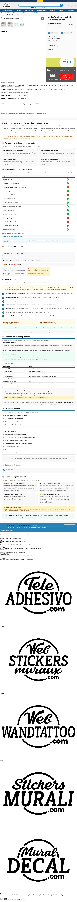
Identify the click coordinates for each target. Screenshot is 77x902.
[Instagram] (1, 898)
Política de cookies (32, 555)
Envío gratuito (54, 70)
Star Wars (44, 7)
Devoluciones (20, 548)
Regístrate (70, 526)
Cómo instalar (37, 548)
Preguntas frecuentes (28, 548)
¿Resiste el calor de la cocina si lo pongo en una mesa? (18, 443)
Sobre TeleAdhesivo (5, 552)
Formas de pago (12, 548)
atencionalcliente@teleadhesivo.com (9, 559)
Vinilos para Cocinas (14, 12)
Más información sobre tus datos (7, 530)
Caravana (49, 7)
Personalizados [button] (70, 10)
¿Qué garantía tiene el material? (13, 424)
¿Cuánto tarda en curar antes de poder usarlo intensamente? (20, 437)
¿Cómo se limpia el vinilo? (11, 421)
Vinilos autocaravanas (41, 10)
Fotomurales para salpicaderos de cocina (29, 12)
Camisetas (61, 10)
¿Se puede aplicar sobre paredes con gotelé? (16, 415)
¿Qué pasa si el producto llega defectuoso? (16, 434)
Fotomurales (18, 10)
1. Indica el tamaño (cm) (54, 23)
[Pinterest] (4, 898)
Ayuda (24, 559)
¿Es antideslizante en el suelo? (12, 446)
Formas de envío (4, 548)
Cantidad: (52, 74)
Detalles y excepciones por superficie (13, 236)
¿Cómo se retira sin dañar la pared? (14, 418)
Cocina (39, 7)
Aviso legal (25, 555)
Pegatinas (52, 10)
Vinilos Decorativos (7, 10)
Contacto (2, 558)
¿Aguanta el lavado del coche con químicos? (16, 440)
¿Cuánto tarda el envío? (11, 431)
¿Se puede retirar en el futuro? (12, 453)
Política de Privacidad (41, 527)
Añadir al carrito (66, 76)
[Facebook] (3, 898)
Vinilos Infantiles (29, 10)
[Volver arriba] (1, 901)
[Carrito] (75, 6)
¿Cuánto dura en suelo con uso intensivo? (15, 449)
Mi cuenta (20, 559)
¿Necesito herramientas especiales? (14, 428)
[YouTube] (6, 898)
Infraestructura (13, 552)
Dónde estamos (21, 552)
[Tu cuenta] (72, 6)
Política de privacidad (17, 555)
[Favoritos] (69, 6)
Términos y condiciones (6, 555)
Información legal (4, 554)
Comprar (2, 547)
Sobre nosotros (4, 551)
